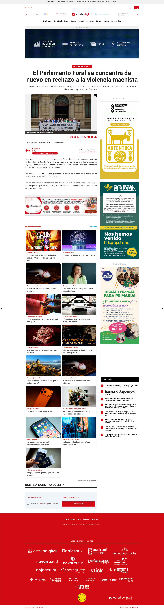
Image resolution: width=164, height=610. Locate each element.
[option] (82, 14)
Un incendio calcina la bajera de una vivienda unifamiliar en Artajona (119, 435)
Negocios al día (116, 21)
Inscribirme (79, 504)
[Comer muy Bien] (73, 580)
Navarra (66, 21)
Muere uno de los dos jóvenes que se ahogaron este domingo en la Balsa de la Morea (118, 421)
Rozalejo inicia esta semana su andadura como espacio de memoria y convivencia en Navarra (119, 428)
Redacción (36, 149)
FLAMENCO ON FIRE (90, 2)
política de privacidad (53, 503)
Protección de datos (93, 524)
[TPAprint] (108, 580)
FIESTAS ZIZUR (61, 2)
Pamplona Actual (82, 66)
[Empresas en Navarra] (38, 580)
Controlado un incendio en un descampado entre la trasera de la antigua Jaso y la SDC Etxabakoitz (119, 392)
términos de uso (40, 503)
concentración (59, 143)
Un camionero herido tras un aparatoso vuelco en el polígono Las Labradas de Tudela (120, 386)
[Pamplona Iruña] (126, 580)
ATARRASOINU (80, 2)
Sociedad (81, 21)
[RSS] (31, 7)
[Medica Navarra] (55, 580)
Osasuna (106, 21)
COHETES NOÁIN (71, 2)
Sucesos (99, 21)
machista (42, 143)
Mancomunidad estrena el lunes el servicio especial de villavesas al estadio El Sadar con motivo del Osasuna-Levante (120, 406)
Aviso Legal (66, 524)
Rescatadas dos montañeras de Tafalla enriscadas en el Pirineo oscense (117, 399)
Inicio (67, 519)
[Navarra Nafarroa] (82, 587)
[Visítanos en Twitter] (28, 7)
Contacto (86, 519)
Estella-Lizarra (47, 21)
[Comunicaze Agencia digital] (82, 533)
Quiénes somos (76, 519)
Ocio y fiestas (89, 21)
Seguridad (82, 524)
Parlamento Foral (32, 143)
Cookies (74, 524)
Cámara (49, 143)
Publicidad (94, 519)
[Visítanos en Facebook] (25, 7)
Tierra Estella (58, 21)
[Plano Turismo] (91, 580)
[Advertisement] (119, 360)
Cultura (73, 21)
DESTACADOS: (51, 2)
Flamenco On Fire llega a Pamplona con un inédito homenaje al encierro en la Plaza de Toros (119, 413)
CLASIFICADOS (100, 2)
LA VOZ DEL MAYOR (111, 2)
